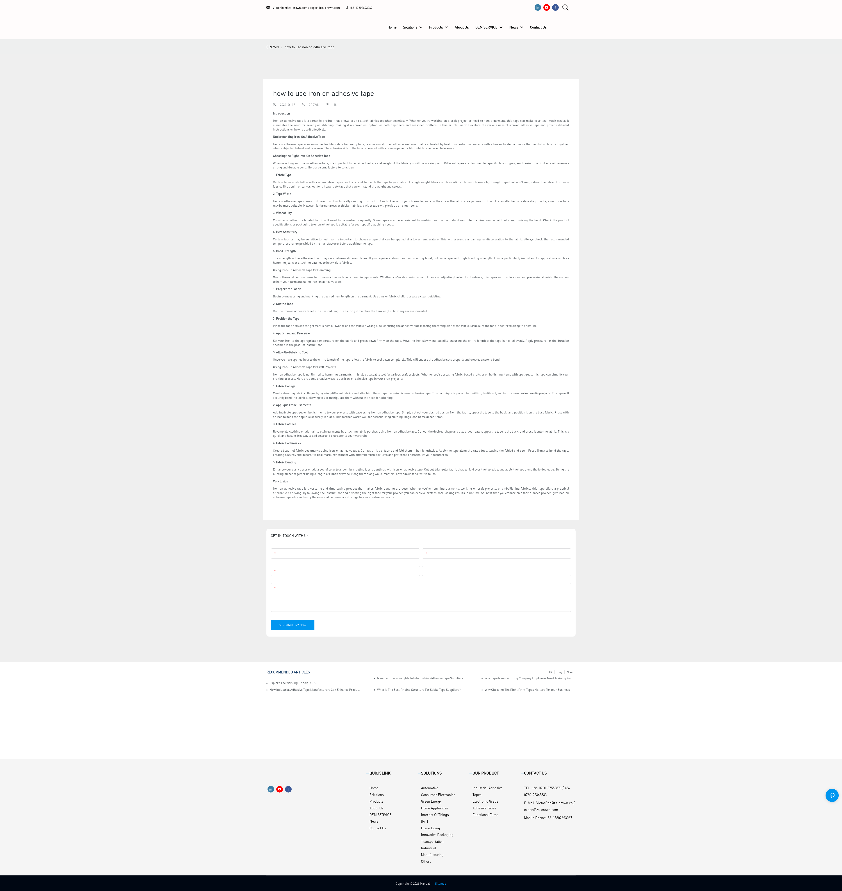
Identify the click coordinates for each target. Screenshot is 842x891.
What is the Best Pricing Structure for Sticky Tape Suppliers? (419, 689)
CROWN (272, 47)
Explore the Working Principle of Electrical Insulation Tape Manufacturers (294, 683)
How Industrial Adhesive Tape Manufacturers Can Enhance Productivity (315, 689)
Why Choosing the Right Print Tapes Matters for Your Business (527, 689)
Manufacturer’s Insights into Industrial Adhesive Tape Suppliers (420, 678)
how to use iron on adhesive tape (309, 47)
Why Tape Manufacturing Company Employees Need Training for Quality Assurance (530, 678)
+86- (352, 7)
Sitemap (440, 883)
